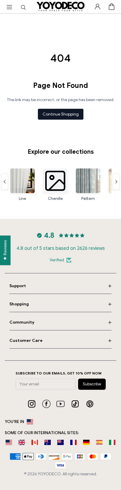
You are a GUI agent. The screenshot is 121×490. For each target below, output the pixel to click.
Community (21, 322)
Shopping (19, 304)
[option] (8, 442)
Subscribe (92, 384)
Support (17, 285)
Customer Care (26, 340)
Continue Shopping (61, 114)
